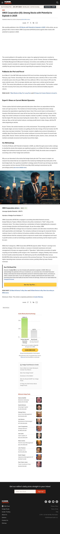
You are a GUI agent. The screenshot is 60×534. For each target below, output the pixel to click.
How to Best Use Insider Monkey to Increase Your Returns (29, 369)
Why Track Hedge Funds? (26, 373)
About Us (4, 515)
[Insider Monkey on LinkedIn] (57, 501)
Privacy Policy (54, 506)
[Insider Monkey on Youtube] (54, 501)
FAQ (57, 512)
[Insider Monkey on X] (50, 501)
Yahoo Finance (6, 307)
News (3, 10)
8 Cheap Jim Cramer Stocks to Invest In (45, 93)
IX (18, 208)
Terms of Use (54, 509)
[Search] (57, 2)
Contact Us (5, 520)
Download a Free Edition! (26, 376)
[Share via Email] (36, 23)
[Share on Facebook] (28, 23)
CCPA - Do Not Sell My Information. (48, 515)
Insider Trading (6, 512)
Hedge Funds (5, 509)
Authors (4, 517)
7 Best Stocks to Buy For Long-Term (20, 93)
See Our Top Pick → (30, 285)
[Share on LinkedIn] (33, 23)
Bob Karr (24, 19)
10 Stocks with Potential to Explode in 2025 (32, 27)
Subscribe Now (30, 350)
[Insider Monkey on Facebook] (46, 501)
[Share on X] (31, 23)
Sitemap (4, 523)
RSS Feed (7, 506)
